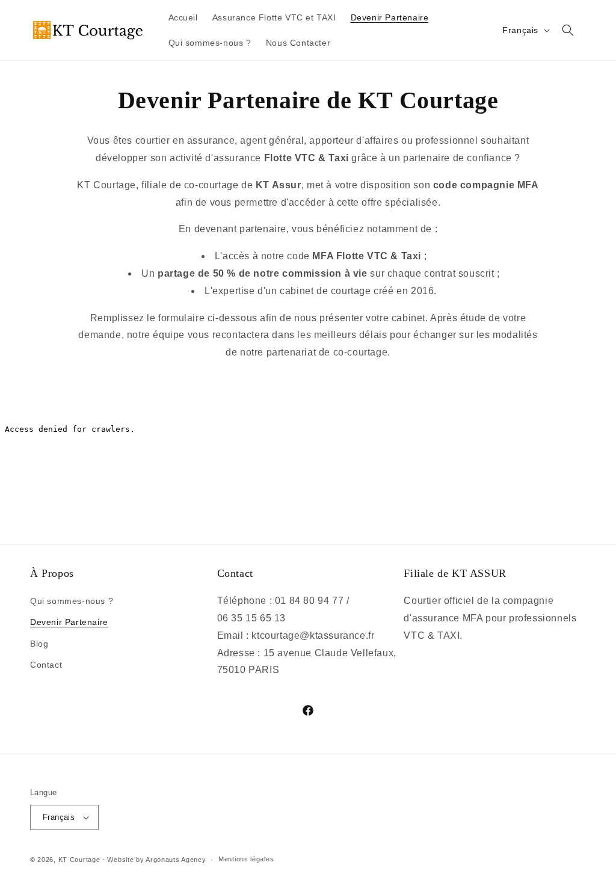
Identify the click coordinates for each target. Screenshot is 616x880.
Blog (39, 643)
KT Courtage (79, 859)
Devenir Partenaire (69, 622)
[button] (568, 30)
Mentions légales (246, 859)
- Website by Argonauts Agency (154, 859)
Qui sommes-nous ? (71, 601)
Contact (46, 664)
